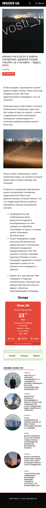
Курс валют (12, 351)
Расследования (8, 74)
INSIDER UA (10, 3)
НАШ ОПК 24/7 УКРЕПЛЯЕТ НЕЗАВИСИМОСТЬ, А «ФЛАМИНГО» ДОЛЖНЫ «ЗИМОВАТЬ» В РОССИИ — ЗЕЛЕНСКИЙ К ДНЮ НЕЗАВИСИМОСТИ (33, 382)
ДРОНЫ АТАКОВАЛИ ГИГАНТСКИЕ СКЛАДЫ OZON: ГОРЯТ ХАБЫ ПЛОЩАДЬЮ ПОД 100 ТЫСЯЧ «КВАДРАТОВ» (32, 461)
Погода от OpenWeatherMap (23, 343)
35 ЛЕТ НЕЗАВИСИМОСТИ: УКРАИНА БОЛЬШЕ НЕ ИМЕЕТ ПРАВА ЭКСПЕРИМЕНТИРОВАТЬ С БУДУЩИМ (33, 423)
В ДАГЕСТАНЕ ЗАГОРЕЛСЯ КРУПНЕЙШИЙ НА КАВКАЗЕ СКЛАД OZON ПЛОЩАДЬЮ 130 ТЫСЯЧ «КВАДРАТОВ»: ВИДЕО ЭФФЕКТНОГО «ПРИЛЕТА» (33, 403)
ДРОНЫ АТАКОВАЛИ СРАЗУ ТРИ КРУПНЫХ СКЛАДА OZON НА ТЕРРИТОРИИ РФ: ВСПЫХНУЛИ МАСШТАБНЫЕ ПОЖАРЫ (32, 442)
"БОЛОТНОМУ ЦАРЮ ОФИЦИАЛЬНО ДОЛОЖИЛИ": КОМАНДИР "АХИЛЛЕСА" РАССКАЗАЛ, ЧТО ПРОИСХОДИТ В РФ (32, 480)
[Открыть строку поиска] (30, 3)
